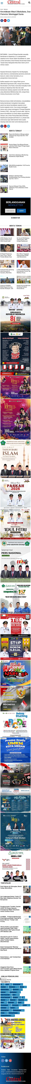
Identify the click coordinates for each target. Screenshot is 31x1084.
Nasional (21, 1000)
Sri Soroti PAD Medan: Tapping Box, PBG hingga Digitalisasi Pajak (23, 240)
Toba (2, 1013)
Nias (2, 1002)
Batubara (6, 9)
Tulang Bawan (13, 1013)
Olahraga (11, 1002)
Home (1, 9)
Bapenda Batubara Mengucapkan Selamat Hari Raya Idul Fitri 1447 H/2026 (19, 135)
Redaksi (3, 1070)
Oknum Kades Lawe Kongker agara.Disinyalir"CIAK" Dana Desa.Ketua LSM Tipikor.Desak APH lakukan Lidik (10, 929)
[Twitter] (8, 20)
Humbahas (13, 992)
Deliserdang (5, 989)
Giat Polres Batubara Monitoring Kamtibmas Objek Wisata (18, 155)
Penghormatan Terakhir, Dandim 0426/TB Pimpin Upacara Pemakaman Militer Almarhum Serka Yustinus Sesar (10, 909)
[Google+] (5, 20)
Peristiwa (15, 1005)
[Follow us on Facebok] (2, 1060)
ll (22, 997)
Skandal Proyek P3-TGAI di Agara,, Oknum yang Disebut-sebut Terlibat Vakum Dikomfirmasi (9, 939)
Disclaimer (14, 1070)
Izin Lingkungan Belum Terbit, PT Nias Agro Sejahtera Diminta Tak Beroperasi (10, 898)
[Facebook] (1, 20)
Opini (19, 1002)
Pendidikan (4, 1005)
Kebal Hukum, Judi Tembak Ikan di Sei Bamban (10, 957)
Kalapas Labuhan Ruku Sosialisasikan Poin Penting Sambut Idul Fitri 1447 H (19, 177)
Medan (3, 1000)
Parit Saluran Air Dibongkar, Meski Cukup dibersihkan (11, 887)
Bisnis (22, 987)
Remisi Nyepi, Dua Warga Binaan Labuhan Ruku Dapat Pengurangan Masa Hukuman (19, 146)
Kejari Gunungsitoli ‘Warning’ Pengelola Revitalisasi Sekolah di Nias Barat (10, 948)
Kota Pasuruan (5, 997)
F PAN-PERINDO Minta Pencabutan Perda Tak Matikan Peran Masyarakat (23, 272)
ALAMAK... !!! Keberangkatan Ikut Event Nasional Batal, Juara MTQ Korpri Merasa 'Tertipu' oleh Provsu (10, 919)
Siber (8, 1070)
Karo (14, 995)
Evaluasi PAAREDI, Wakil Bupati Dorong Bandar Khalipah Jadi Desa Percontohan (6, 288)
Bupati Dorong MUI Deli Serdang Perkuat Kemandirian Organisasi (23, 288)
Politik (25, 1005)
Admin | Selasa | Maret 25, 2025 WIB (8, 17)
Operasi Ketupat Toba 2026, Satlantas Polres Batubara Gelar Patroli (18, 187)
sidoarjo (3, 1008)
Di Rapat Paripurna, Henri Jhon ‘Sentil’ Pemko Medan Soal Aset (6, 256)
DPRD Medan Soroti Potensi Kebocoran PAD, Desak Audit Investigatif (6, 240)
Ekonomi (15, 989)
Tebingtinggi (17, 1010)
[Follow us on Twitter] (6, 1060)
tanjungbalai (5, 1010)
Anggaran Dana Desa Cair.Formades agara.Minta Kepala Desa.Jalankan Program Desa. (11, 968)
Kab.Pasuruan (5, 995)
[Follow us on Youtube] (10, 1060)
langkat (15, 997)
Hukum (3, 992)
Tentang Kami (22, 1070)
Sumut (12, 1008)
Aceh (7, 984)
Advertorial (16, 984)
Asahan (3, 987)
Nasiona (12, 1000)
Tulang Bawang (6, 1015)
